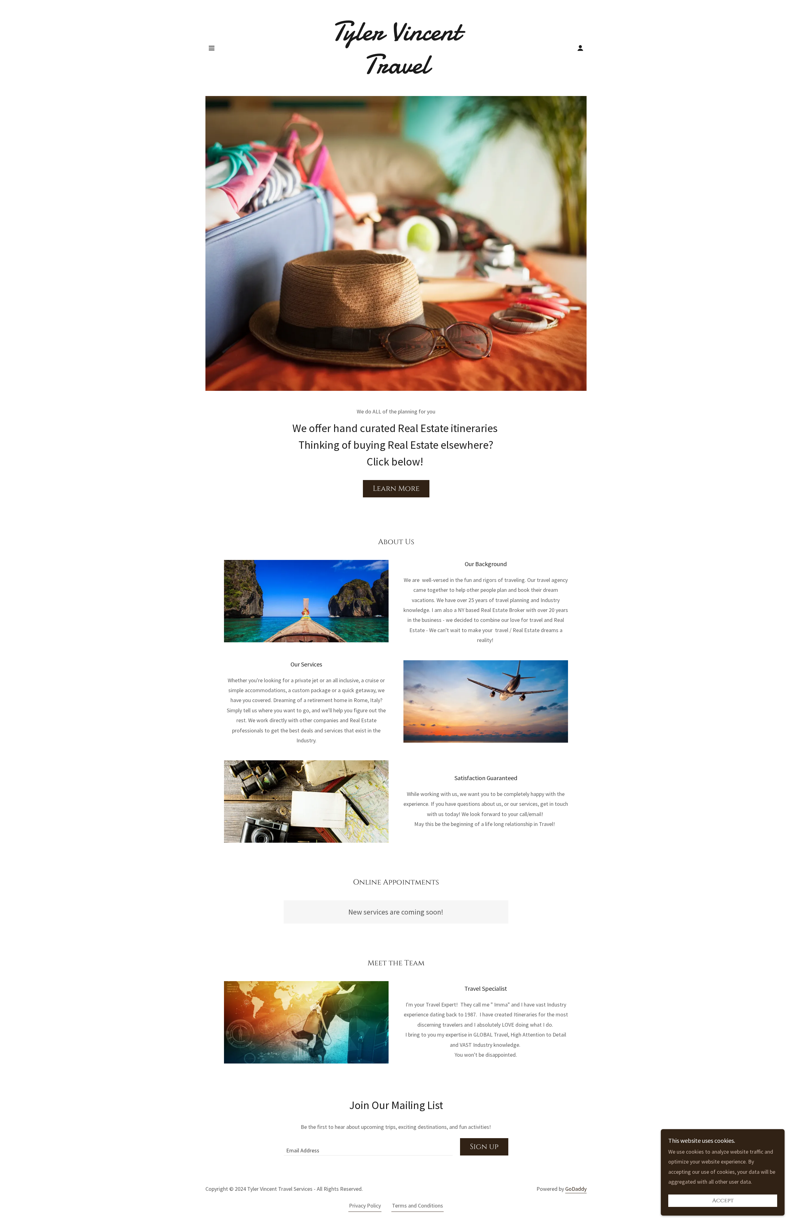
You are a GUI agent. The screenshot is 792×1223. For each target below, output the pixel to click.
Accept (723, 1201)
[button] (211, 48)
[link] (396, 71)
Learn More (396, 489)
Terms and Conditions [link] (417, 1205)
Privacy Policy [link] (365, 1205)
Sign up (484, 1147)
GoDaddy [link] (576, 1188)
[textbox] (368, 1146)
